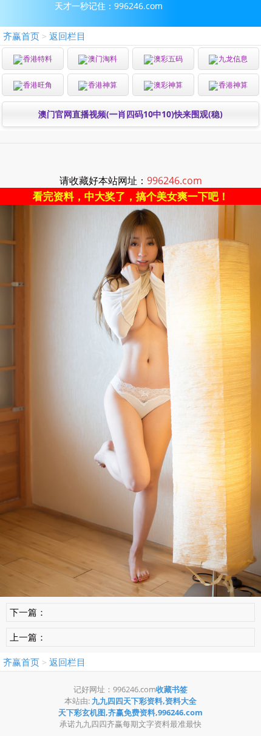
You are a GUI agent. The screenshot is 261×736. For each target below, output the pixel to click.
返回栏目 (67, 36)
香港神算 (102, 85)
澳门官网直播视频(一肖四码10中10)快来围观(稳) (130, 114)
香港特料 (37, 58)
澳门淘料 (102, 58)
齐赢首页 (21, 36)
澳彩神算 (168, 85)
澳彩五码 (168, 58)
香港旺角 (37, 85)
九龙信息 (233, 58)
